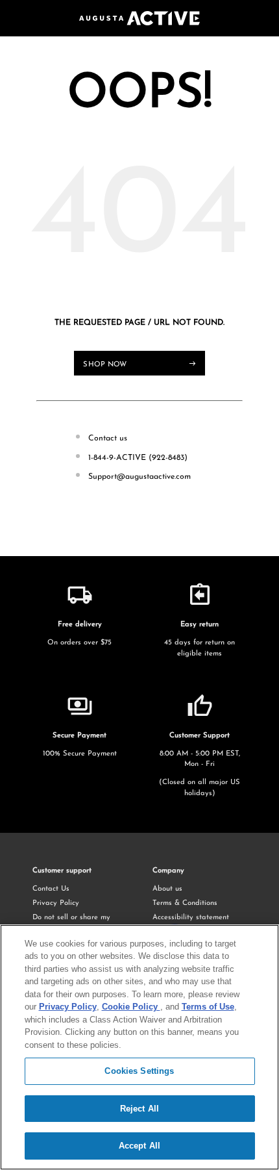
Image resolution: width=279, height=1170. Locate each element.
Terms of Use (208, 1006)
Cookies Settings (139, 1071)
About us (167, 889)
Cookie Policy (131, 1006)
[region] (139, 1047)
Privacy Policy (55, 903)
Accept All (139, 1146)
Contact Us (50, 889)
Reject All (139, 1108)
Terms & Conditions (184, 903)
